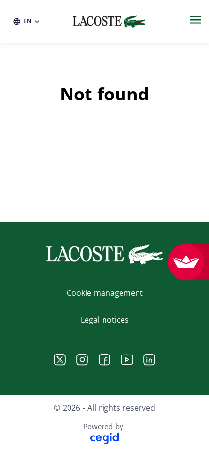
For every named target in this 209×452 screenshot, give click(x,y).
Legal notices (105, 319)
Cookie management (105, 293)
